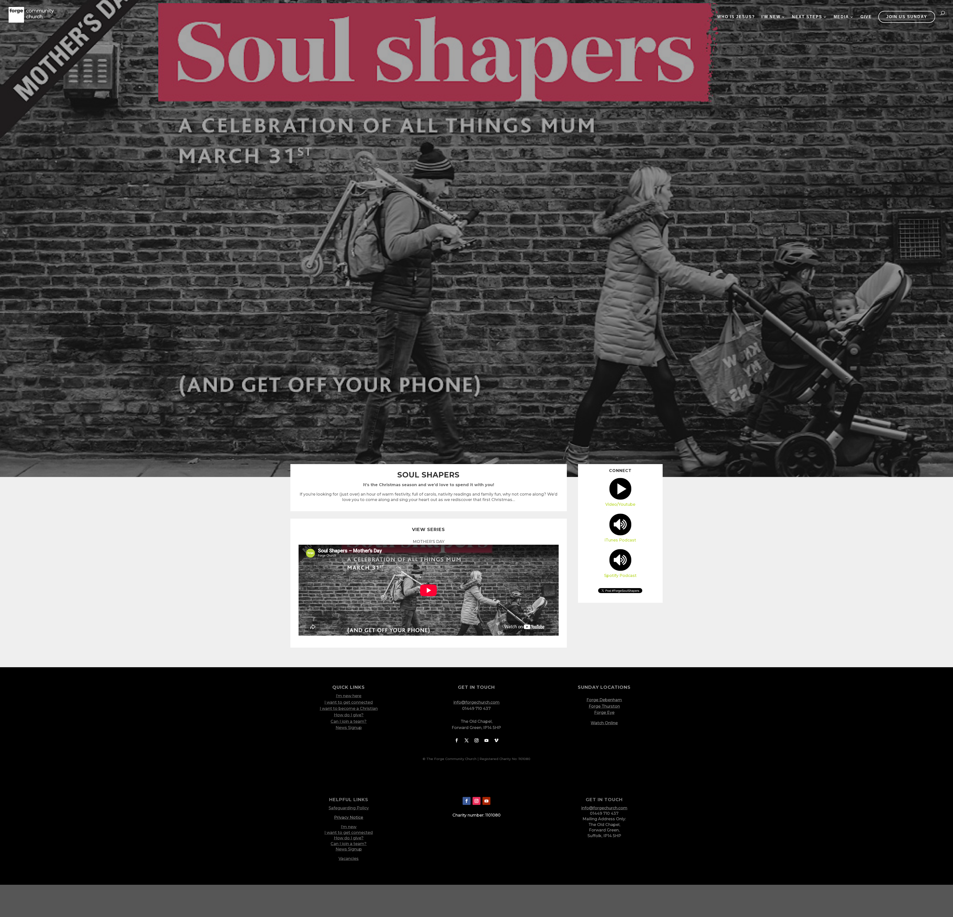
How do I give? (349, 715)
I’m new (348, 826)
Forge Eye (604, 712)
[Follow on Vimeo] (496, 740)
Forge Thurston (604, 706)
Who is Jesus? (736, 17)
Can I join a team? (349, 721)
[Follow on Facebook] (457, 740)
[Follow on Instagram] (476, 740)
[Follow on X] (467, 740)
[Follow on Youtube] (486, 740)
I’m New (771, 17)
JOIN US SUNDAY (906, 17)
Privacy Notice (348, 817)
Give (866, 17)
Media (841, 17)
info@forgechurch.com (476, 702)
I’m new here (348, 696)
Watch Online (604, 723)
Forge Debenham (604, 699)
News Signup (349, 727)
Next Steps (807, 17)
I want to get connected (348, 702)
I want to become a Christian (349, 708)
